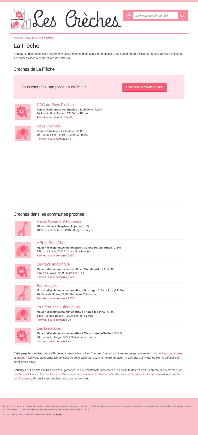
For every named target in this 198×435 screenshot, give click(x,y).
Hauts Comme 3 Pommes (59, 221)
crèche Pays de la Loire (167, 353)
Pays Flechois (49, 126)
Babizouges (47, 285)
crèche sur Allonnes (26, 374)
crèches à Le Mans (56, 374)
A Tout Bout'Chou (52, 243)
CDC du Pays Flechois (56, 105)
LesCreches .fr (65, 21)
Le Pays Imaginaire (53, 264)
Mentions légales (54, 414)
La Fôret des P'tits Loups (58, 307)
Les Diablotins (49, 328)
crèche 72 (23, 357)
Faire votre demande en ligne (144, 87)
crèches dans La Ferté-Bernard (145, 374)
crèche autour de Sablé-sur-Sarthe (97, 374)
